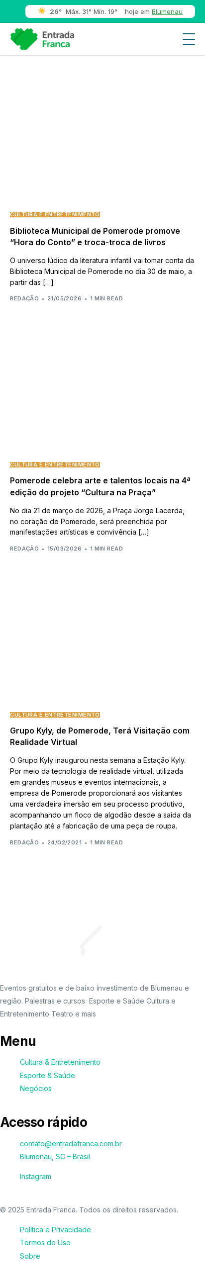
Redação (24, 298)
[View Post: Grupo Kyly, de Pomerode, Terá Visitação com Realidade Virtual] (102, 643)
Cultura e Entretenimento (55, 214)
